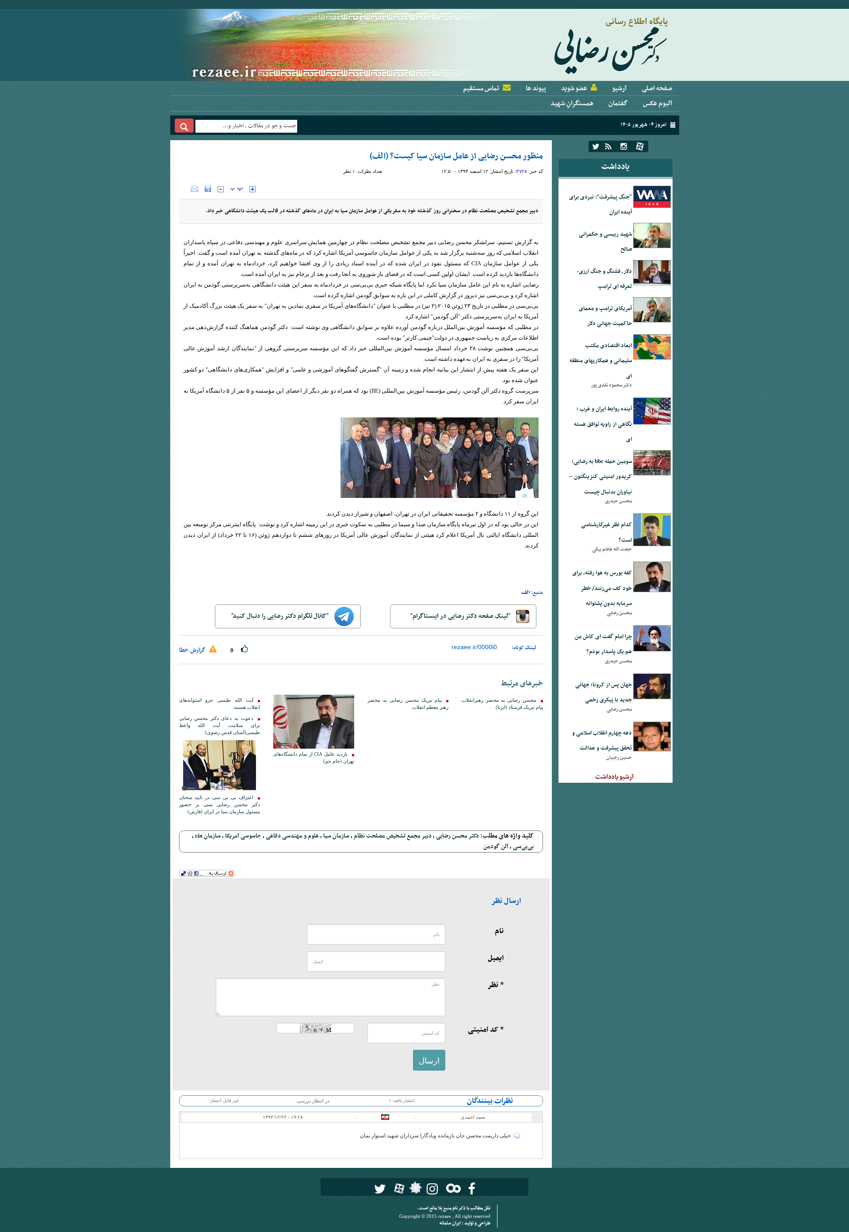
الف (525, 592)
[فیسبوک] (471, 1188)
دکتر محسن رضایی (457, 836)
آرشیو (619, 88)
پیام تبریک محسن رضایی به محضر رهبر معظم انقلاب (407, 704)
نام (499, 931)
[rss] (608, 146)
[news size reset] (236, 189)
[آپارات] (640, 146)
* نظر (495, 985)
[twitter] (595, 146)
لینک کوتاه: (524, 647)
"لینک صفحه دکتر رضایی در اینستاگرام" (461, 616)
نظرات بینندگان (490, 1101)
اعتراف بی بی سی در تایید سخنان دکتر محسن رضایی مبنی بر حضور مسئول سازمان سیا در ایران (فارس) (219, 804)
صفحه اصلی (657, 88)
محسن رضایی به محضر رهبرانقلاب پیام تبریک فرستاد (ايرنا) (502, 704)
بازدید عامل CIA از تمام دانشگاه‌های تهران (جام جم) (313, 758)
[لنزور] (414, 1190)
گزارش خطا (193, 650)
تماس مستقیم (481, 88)
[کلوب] (451, 1188)
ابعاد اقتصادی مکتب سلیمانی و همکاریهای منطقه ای (601, 361)
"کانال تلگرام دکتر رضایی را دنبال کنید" (280, 616)
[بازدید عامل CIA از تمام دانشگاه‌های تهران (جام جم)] (313, 722)
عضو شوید (574, 88)
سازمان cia (208, 836)
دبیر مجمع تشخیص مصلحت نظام (393, 836)
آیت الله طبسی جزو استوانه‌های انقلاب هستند (219, 704)
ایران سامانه (451, 1223)
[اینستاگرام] (623, 146)
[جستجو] (184, 126)
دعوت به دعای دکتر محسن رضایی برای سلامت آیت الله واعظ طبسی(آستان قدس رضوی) (219, 725)
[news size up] (252, 189)
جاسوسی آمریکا (243, 836)
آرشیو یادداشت (614, 777)
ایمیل (496, 958)
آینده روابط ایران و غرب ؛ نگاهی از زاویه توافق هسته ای (603, 424)
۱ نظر (349, 171)
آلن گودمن (496, 847)
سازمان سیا (336, 836)
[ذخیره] (208, 189)
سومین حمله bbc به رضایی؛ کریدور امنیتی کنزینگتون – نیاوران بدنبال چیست (600, 477)
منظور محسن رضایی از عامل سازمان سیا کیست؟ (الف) (456, 156)
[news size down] (221, 189)
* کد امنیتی (486, 1030)
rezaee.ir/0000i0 (474, 646)
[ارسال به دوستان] (194, 188)
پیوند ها (536, 88)
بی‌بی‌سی (523, 847)
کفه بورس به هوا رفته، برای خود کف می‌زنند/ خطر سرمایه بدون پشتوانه (602, 588)
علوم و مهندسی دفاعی (292, 836)
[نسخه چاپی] (185, 188)
